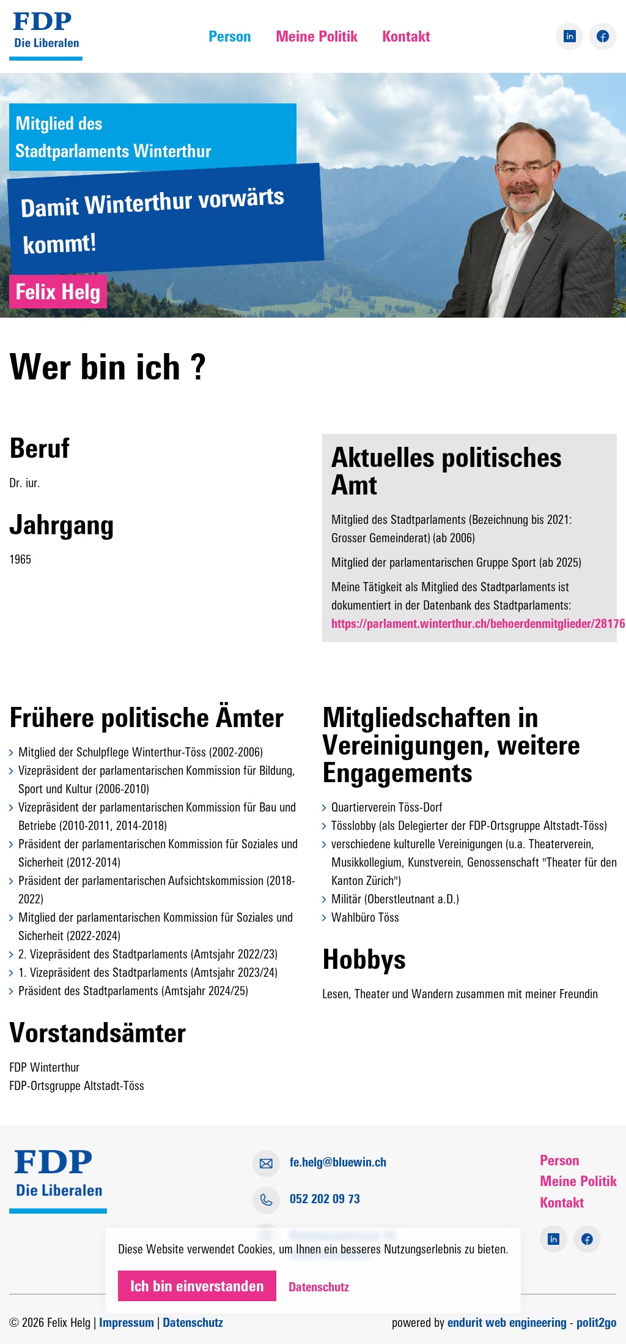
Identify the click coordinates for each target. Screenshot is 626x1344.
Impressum (126, 1322)
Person (229, 36)
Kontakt (406, 36)
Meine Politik (317, 36)
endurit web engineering (507, 1322)
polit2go (596, 1322)
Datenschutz (193, 1322)
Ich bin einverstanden (197, 1286)
